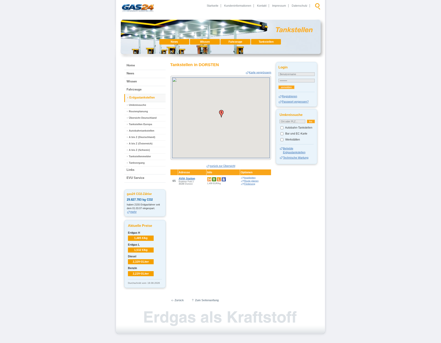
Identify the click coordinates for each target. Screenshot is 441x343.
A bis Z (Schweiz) (139, 150)
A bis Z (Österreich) (141, 143)
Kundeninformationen (237, 5)
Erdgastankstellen (142, 97)
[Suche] (317, 6)
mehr (133, 212)
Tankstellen (266, 41)
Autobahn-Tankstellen (298, 127)
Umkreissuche (137, 105)
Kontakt (261, 5)
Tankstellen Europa (140, 124)
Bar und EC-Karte (296, 133)
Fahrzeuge (235, 41)
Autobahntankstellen (141, 130)
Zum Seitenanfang (207, 300)
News (174, 41)
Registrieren (289, 96)
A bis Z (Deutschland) (142, 137)
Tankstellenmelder (140, 156)
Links (130, 170)
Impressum (279, 5)
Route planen (251, 181)
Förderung (249, 184)
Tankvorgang (137, 162)
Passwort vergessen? (295, 101)
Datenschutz (299, 5)
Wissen (205, 41)
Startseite (212, 5)
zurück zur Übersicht (222, 166)
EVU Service (135, 178)
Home (131, 65)
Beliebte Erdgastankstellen (294, 150)
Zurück (179, 300)
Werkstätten (292, 139)
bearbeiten (250, 177)
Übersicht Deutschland (143, 117)
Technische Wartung (295, 157)
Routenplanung (138, 111)
